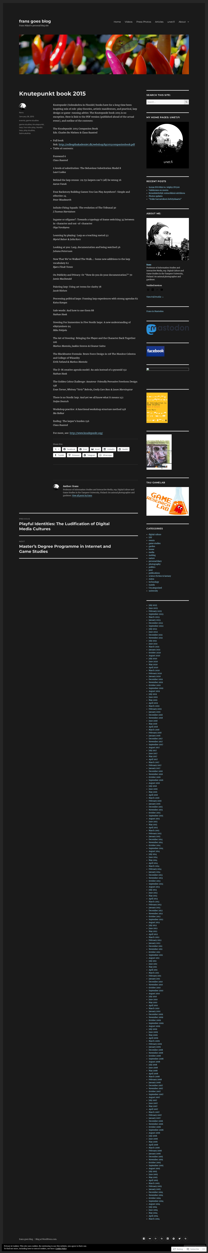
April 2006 (153, 1145)
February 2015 (155, 833)
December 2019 (156, 679)
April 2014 (153, 863)
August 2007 (154, 1097)
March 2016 (154, 798)
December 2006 (156, 1121)
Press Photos (143, 21)
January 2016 (154, 804)
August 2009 (154, 1026)
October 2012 (154, 916)
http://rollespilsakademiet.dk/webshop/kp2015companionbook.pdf (97, 144)
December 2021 (156, 635)
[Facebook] (143, 1238)
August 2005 (154, 1168)
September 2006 (156, 1130)
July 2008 (153, 1065)
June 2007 (153, 1103)
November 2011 (155, 949)
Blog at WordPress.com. (46, 1239)
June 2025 (153, 608)
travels (152, 585)
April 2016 (153, 795)
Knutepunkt (38, 124)
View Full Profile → (154, 297)
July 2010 (153, 996)
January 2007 (155, 1118)
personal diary (155, 561)
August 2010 (154, 993)
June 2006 (153, 1139)
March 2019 (154, 706)
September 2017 (156, 744)
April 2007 (153, 1109)
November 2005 (156, 1159)
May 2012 (153, 931)
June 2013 (153, 893)
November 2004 (156, 1195)
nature (152, 558)
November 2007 (156, 1088)
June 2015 (153, 821)
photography (154, 564)
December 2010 (156, 982)
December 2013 (155, 875)
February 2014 (155, 869)
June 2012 (153, 928)
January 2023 (154, 620)
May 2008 (153, 1070)
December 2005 (156, 1156)
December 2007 (156, 1085)
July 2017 (153, 750)
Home (117, 21)
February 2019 (155, 709)
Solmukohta (25, 133)
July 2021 (153, 641)
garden (152, 546)
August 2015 (154, 818)
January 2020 (155, 676)
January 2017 (154, 768)
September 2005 (156, 1165)
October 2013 (154, 881)
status (151, 579)
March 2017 (154, 762)
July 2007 (153, 1100)
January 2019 (154, 712)
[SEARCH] (186, 102)
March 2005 (154, 1183)
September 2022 (156, 626)
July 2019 (153, 694)
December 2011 (155, 946)
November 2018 (156, 718)
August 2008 (154, 1062)
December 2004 (156, 1192)
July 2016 (153, 786)
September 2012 (156, 919)
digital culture (155, 534)
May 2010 (153, 1002)
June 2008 (153, 1068)
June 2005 (153, 1174)
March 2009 (154, 1041)
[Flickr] (149, 1238)
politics (152, 567)
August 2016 (154, 783)
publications (154, 573)
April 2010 (153, 1005)
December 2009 (156, 1014)
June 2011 (153, 964)
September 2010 (156, 990)
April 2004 (153, 1216)
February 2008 (155, 1079)
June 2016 (153, 789)
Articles (159, 21)
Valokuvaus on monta (158, 190)
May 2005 (153, 1177)
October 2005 (155, 1162)
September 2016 (156, 780)
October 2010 (154, 987)
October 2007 (155, 1091)
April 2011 (153, 970)
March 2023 (154, 617)
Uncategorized (155, 588)
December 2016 (156, 771)
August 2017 (154, 747)
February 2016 (155, 801)
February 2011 (155, 976)
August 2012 (154, 922)
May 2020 (153, 664)
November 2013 (156, 878)
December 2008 (156, 1050)
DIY (150, 537)
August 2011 (154, 958)
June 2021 (153, 644)
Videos (128, 21)
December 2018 (156, 715)
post (151, 570)
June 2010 (153, 999)
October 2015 (154, 813)
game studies (32, 120)
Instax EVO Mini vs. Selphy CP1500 (164, 187)
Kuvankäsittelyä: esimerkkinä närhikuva (167, 193)
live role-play (30, 127)
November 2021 (156, 638)
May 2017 (153, 756)
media (151, 552)
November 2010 (156, 985)
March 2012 (154, 937)
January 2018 (154, 735)
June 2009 (153, 1032)
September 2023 (156, 614)
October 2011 (154, 952)
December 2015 (156, 807)
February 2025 (155, 611)
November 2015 (156, 810)
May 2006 (153, 1142)
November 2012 (156, 913)
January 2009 (155, 1047)
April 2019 (153, 703)
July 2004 (153, 1207)
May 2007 (153, 1106)
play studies (29, 130)
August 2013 (154, 887)
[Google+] (155, 1238)
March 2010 (154, 1008)
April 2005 (153, 1180)
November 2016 (156, 774)
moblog (152, 555)
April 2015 (153, 827)
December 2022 (156, 623)
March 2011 (154, 973)
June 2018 (153, 721)
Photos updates (156, 196)
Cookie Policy (61, 1248)
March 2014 (154, 866)
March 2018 (154, 730)
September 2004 (156, 1201)
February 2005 (155, 1186)
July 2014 (153, 854)
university (153, 591)
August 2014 (154, 851)
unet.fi (171, 21)
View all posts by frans (82, 495)
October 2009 (155, 1020)
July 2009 (153, 1029)
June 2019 (153, 697)
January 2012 (154, 943)
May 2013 (153, 896)
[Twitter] (179, 1238)
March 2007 (154, 1112)
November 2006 (156, 1124)
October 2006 (155, 1127)
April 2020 (153, 667)
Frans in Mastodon (155, 311)
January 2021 (154, 650)
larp (21, 127)
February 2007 (155, 1115)
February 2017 (155, 765)
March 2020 (154, 670)
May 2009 (153, 1035)
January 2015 (154, 836)
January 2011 (154, 979)
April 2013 (153, 899)
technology (154, 582)
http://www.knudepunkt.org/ (86, 433)
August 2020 (154, 655)
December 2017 (156, 738)
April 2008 (153, 1073)
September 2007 (156, 1094)
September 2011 (156, 955)
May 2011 (153, 967)
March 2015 (154, 830)
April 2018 (153, 727)
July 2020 (153, 658)
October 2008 (155, 1056)
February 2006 (155, 1151)
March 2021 (154, 647)
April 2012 (153, 934)
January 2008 (155, 1082)
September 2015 (156, 816)
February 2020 (155, 673)
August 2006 (154, 1133)
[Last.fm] (161, 1238)
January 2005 (155, 1189)
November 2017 (156, 741)
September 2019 (156, 688)
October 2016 (155, 777)
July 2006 (153, 1136)
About (182, 21)
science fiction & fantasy (160, 576)
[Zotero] (185, 1238)
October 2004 (155, 1198)
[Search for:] (165, 102)
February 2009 (155, 1044)
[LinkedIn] (167, 1238)
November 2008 (156, 1053)
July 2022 (153, 629)
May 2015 (153, 824)
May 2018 (153, 724)
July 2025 (153, 605)
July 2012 (153, 925)
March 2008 (154, 1076)
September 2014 (156, 848)
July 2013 (153, 890)
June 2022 (153, 632)
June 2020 (153, 661)
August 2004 (154, 1204)
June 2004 (153, 1210)
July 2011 (152, 961)
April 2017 (153, 759)
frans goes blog (35, 21)
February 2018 (155, 733)
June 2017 (153, 753)
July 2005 (153, 1171)
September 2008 (156, 1059)
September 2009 (156, 1023)
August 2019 (154, 691)
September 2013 (156, 884)
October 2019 (155, 685)
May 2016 (153, 792)
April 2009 (153, 1038)
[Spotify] (173, 1238)
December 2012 (156, 910)
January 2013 (154, 907)
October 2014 (154, 845)
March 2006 (154, 1148)
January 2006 (155, 1153)
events (22, 120)
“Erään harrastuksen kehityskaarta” (165, 199)
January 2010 (154, 1011)
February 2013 (155, 904)
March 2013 (154, 902)
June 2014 (153, 857)
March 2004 (154, 1219)
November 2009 (156, 1017)
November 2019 (156, 682)
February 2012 (155, 940)
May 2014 (153, 860)
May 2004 (153, 1213)
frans (21, 112)
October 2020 (155, 652)
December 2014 (156, 839)
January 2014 (154, 872)
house (151, 549)
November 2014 (156, 842)
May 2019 (153, 700)
